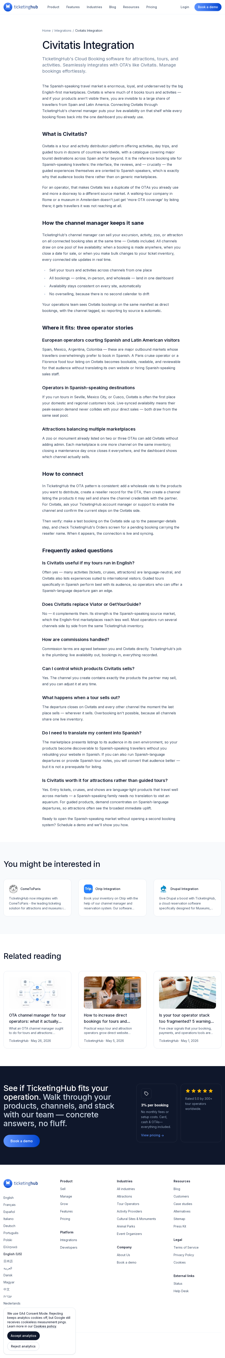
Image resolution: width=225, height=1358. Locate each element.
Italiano (9, 1219)
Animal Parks (126, 1226)
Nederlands (12, 1303)
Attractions (124, 1196)
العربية (8, 1268)
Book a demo (208, 7)
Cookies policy (45, 1326)
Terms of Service (186, 1247)
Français (10, 1205)
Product (53, 7)
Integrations (62, 30)
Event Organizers (129, 1234)
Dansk (8, 1275)
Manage (66, 1196)
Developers (68, 1247)
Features (73, 7)
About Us (123, 1255)
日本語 (8, 1261)
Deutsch (9, 1226)
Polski (8, 1240)
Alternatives (182, 1211)
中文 (7, 1289)
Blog (112, 7)
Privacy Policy (184, 1255)
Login (185, 7)
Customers (181, 1196)
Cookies (180, 1262)
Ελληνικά (10, 1247)
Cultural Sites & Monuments (136, 1219)
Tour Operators (128, 1204)
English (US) (13, 1254)
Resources (131, 7)
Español (9, 1212)
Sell (62, 1189)
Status (178, 1283)
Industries (94, 7)
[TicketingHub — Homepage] (21, 7)
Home (46, 30)
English (9, 1198)
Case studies (183, 1204)
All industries (126, 1189)
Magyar (9, 1282)
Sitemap (179, 1219)
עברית (8, 1296)
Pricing (151, 7)
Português (11, 1233)
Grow (64, 1204)
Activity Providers (129, 1211)
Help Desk (181, 1291)
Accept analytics (23, 1336)
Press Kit (180, 1226)
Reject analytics (23, 1346)
